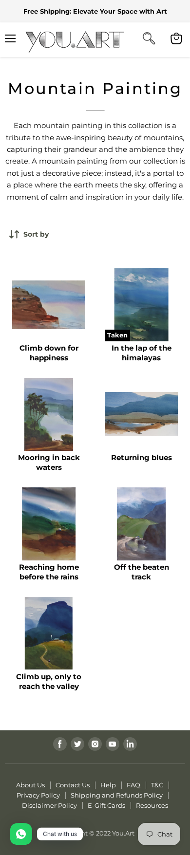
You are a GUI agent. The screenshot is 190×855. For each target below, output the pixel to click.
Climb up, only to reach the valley (48, 681)
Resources (152, 805)
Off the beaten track (141, 571)
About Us (30, 785)
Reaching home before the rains (49, 571)
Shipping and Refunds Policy (117, 795)
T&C (157, 785)
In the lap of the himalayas (141, 352)
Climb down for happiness (48, 352)
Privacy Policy (38, 795)
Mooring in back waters (49, 462)
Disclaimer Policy (49, 805)
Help (108, 785)
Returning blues (141, 457)
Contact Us (73, 785)
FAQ (133, 785)
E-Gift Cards (106, 805)
